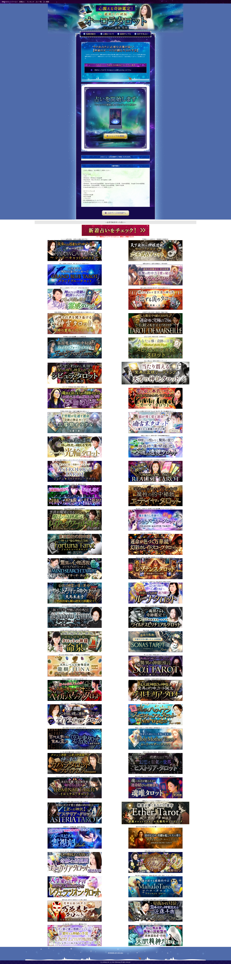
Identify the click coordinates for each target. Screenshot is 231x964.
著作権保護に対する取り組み (115, 953)
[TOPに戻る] (133, 28)
